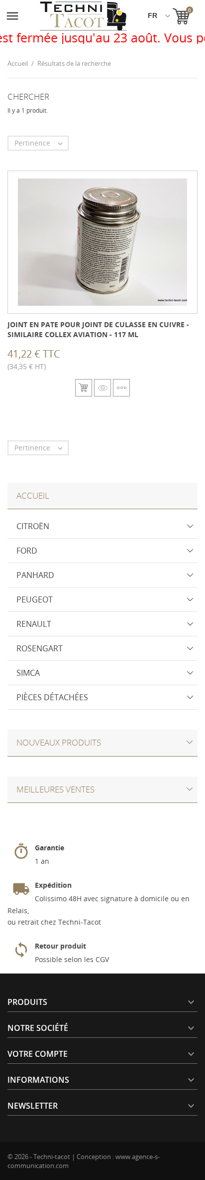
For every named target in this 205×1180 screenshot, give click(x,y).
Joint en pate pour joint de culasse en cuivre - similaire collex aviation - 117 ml (98, 329)
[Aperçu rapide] (102, 387)
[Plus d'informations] (121, 387)
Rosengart (39, 648)
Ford (26, 550)
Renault (33, 623)
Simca (28, 672)
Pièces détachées (52, 697)
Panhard (35, 575)
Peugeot (34, 599)
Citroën (32, 526)
